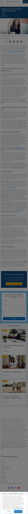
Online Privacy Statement (18, 508)
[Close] (25, 493)
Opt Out (9, 511)
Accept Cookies (18, 511)
